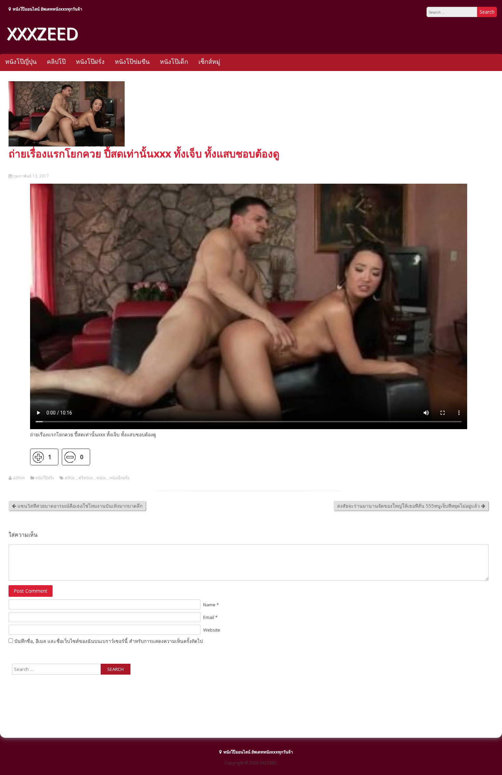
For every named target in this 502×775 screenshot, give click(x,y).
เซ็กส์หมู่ (209, 61)
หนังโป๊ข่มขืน (132, 61)
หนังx (101, 478)
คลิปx (70, 478)
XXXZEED (42, 33)
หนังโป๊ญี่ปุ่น (21, 61)
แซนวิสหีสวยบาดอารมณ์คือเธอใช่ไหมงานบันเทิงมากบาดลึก (79, 506)
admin (19, 478)
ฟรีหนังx (85, 478)
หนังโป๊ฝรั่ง (90, 61)
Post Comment (30, 591)
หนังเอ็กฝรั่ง (119, 478)
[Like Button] (38, 457)
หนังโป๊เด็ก (174, 61)
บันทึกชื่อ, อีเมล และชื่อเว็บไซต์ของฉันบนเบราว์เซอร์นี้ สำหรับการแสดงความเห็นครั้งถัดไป (108, 641)
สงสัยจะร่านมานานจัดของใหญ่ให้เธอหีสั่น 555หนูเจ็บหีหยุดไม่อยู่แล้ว (409, 506)
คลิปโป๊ (56, 61)
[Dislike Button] (70, 457)
